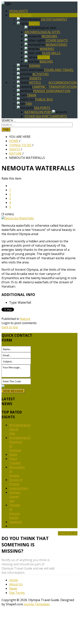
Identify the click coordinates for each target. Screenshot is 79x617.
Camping (39, 87)
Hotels (35, 82)
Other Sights (57, 40)
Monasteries (56, 44)
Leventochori (18, 488)
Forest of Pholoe (15, 482)
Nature (43, 57)
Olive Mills (51, 53)
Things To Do (20, 15)
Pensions (41, 91)
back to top (10, 327)
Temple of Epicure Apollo (14, 511)
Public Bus (44, 99)
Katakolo (15, 522)
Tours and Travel (59, 70)
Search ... (9, 120)
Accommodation (63, 82)
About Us (16, 584)
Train (31, 95)
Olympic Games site (15, 496)
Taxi (28, 103)
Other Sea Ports (38, 116)
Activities (40, 74)
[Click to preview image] (18, 218)
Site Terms (17, 593)
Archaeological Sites (42, 32)
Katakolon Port (38, 112)
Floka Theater (15, 461)
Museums (49, 36)
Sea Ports (42, 108)
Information (59, 91)
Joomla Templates (37, 604)
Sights (34, 23)
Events (35, 78)
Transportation (63, 87)
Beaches (46, 61)
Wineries (47, 49)
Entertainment (54, 19)
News (13, 588)
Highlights (18, 11)
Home (13, 580)
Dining (34, 66)
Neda (13, 454)
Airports (59, 116)
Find (6, 129)
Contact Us (67, 533)
